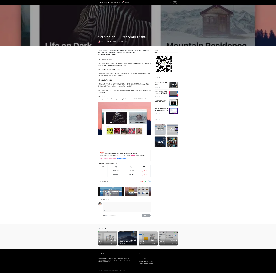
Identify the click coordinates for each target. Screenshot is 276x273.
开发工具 (141, 263)
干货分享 (127, 2)
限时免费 (121, 2)
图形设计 (141, 261)
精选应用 (116, 2)
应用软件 (144, 258)
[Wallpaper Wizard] (99, 41)
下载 (144, 170)
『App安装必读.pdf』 (128, 153)
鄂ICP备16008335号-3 (122, 270)
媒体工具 (109, 41)
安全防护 (146, 263)
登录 (175, 2)
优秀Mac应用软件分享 (104, 2)
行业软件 (151, 261)
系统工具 (149, 258)
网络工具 (151, 263)
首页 (112, 2)
